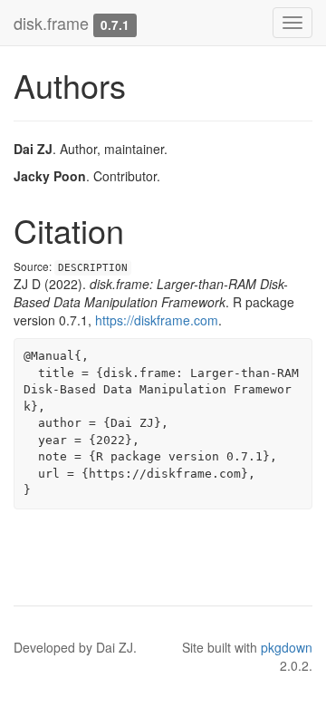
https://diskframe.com (156, 320)
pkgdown (286, 647)
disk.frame (51, 22)
